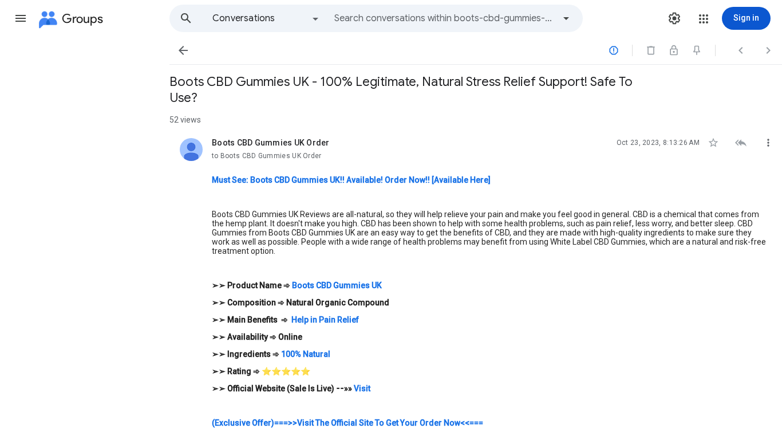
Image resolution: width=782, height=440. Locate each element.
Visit (361, 388)
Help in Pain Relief (325, 319)
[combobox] (444, 18)
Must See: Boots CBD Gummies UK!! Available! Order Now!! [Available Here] (351, 179)
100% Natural (305, 354)
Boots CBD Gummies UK (337, 285)
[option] (266, 18)
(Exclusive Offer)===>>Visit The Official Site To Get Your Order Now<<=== (347, 422)
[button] (20, 18)
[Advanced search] (566, 18)
